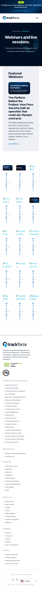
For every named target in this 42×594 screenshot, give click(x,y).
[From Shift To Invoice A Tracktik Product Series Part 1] (7, 211)
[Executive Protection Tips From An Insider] (21, 276)
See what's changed (21, 11)
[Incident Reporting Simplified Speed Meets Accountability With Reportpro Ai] (34, 211)
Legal (8, 584)
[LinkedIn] (17, 579)
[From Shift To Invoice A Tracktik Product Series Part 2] (21, 211)
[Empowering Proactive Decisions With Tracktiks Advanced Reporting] (21, 309)
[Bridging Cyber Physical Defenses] (21, 179)
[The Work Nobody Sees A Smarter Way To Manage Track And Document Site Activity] (34, 179)
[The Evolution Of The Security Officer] (7, 276)
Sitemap (31, 584)
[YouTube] (13, 579)
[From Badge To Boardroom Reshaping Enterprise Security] (7, 179)
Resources (17, 31)
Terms (13, 584)
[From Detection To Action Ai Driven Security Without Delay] (7, 244)
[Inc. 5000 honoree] (13, 365)
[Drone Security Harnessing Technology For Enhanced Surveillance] (34, 276)
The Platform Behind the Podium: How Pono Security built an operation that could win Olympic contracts (20, 108)
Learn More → (14, 144)
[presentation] (19, 88)
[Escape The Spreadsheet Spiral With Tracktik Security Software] (34, 309)
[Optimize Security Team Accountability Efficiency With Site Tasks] (7, 309)
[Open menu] (37, 18)
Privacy (18, 584)
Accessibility (24, 584)
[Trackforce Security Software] (15, 344)
